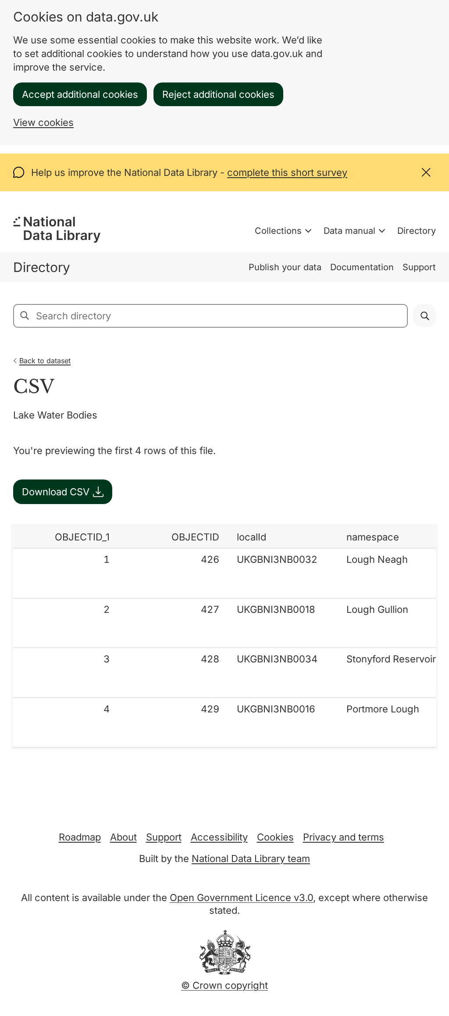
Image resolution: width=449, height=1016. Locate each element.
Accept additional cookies (80, 94)
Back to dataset (45, 360)
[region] (224, 637)
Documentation (362, 267)
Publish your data (285, 267)
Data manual (349, 230)
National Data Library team (251, 858)
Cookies (275, 837)
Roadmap (80, 837)
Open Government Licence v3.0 (241, 897)
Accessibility (219, 837)
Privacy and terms (343, 837)
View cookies (43, 122)
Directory (416, 230)
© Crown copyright (224, 985)
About (123, 837)
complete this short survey (287, 172)
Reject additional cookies (218, 94)
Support (419, 267)
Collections (278, 230)
